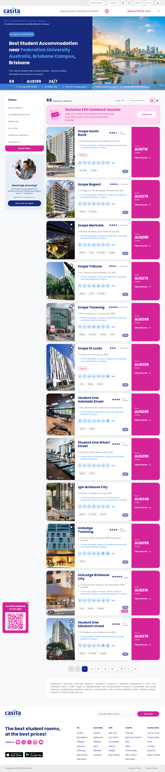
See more (81, 759)
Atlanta (112, 746)
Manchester (82, 755)
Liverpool (81, 746)
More (113, 163)
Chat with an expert (24, 203)
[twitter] (29, 742)
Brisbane (97, 741)
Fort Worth (113, 737)
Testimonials (131, 750)
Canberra (97, 755)
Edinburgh (81, 750)
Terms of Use (153, 733)
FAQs (149, 741)
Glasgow (80, 741)
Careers (151, 746)
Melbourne (98, 737)
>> (135, 669)
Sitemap (129, 733)
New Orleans (114, 755)
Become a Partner (133, 737)
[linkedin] (35, 742)
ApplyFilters (24, 148)
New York (113, 733)
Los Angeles (114, 741)
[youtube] (41, 742)
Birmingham (82, 737)
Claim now (147, 114)
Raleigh (112, 750)
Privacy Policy (153, 737)
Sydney (96, 733)
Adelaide (97, 750)
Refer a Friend (153, 755)
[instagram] (23, 742)
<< (71, 669)
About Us (151, 750)
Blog (127, 741)
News (127, 746)
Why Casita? (131, 755)
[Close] (27, 602)
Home (6, 21)
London (80, 733)
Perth (95, 746)
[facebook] (18, 742)
